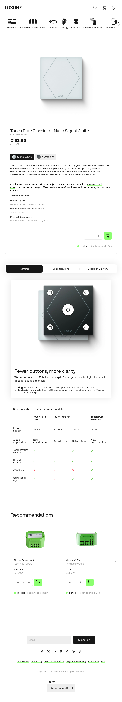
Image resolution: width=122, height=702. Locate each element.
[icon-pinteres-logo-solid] (67, 651)
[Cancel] (95, 7)
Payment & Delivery (76, 661)
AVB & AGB (93, 661)
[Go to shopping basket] (104, 7)
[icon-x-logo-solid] (48, 651)
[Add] (38, 582)
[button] (61, 80)
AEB (103, 661)
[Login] (113, 7)
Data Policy (36, 661)
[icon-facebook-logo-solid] (42, 651)
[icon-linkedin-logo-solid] (73, 651)
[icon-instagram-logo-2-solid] (61, 651)
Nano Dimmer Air (25, 560)
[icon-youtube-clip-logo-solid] (54, 651)
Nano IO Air (73, 560)
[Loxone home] (13, 8)
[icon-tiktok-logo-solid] (80, 651)
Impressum (23, 661)
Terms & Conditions (54, 661)
